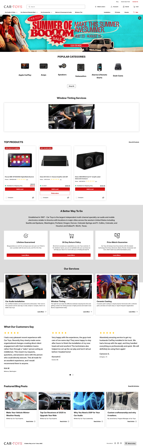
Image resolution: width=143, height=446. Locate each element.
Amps (43, 75)
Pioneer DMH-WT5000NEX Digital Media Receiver (19, 176)
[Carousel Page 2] (72, 374)
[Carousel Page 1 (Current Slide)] (70, 374)
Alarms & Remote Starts (99, 76)
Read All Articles (133, 386)
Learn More (25, 255)
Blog (117, 1)
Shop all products (134, 142)
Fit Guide (117, 12)
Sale (137, 12)
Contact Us (135, 1)
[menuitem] (117, 1)
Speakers (62, 75)
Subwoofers (80, 76)
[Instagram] (118, 443)
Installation (107, 12)
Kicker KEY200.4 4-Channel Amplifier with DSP (54, 176)
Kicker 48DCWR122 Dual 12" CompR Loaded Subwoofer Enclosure (87, 177)
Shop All (71, 86)
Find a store (55, 193)
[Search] (29, 7)
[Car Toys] (13, 7)
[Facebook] (115, 443)
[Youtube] (121, 443)
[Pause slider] (139, 18)
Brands (127, 12)
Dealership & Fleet (125, 1)
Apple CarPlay (25, 75)
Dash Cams (118, 76)
